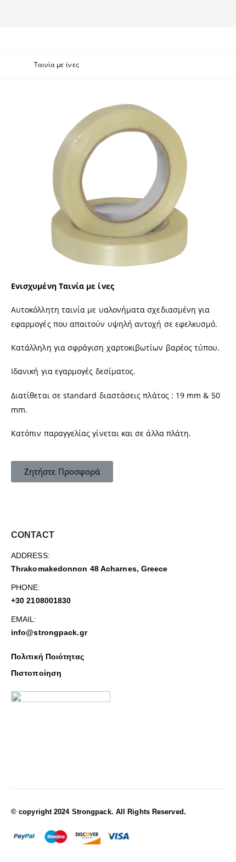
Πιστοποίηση (36, 673)
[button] (62, 471)
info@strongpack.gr (49, 632)
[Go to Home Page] (15, 64)
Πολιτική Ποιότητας (47, 656)
